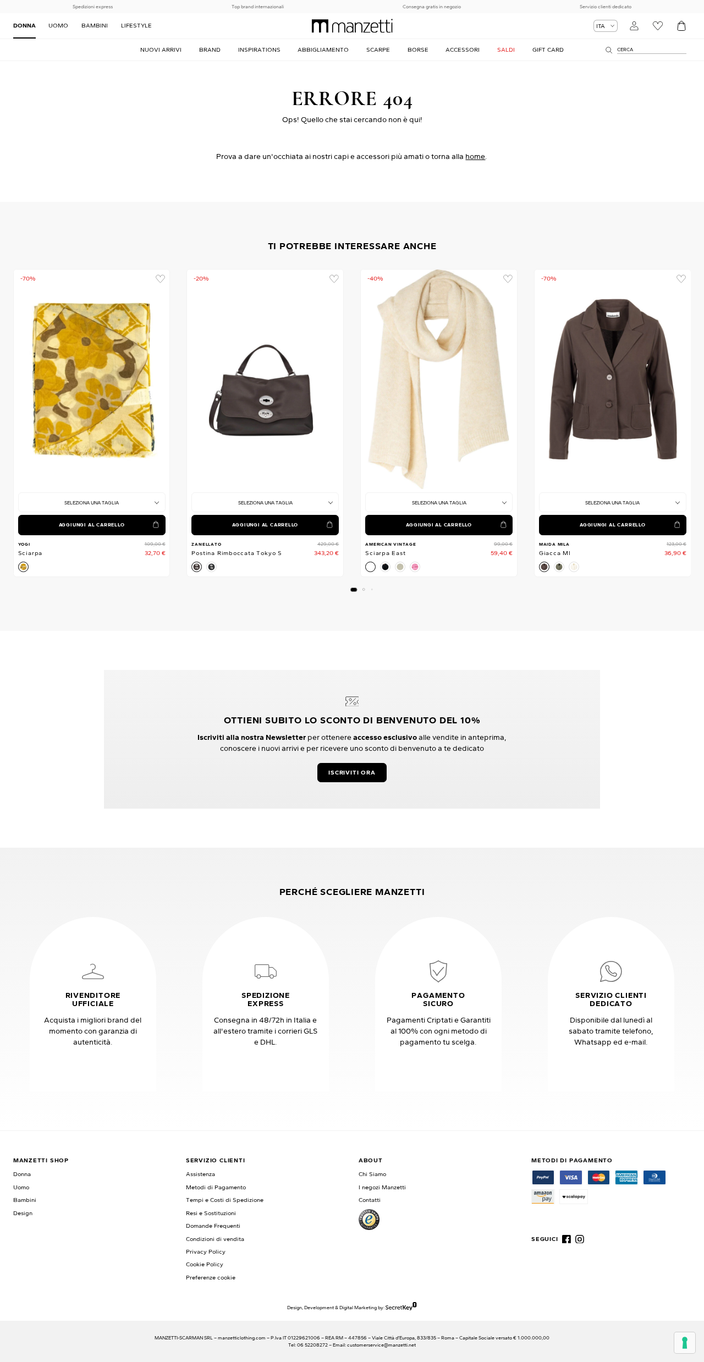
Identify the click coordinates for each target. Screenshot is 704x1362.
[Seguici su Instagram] (579, 1239)
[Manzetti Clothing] (352, 25)
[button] (353, 589)
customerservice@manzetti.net (381, 1345)
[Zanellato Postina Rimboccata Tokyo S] (265, 379)
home (475, 156)
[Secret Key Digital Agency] (401, 1307)
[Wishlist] (658, 26)
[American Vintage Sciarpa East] (439, 379)
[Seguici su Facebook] (566, 1239)
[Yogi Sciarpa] (92, 379)
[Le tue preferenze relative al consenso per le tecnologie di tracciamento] (684, 1342)
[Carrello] (681, 26)
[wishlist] (160, 279)
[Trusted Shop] (369, 1219)
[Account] (634, 26)
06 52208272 (312, 1345)
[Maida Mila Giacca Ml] (613, 379)
